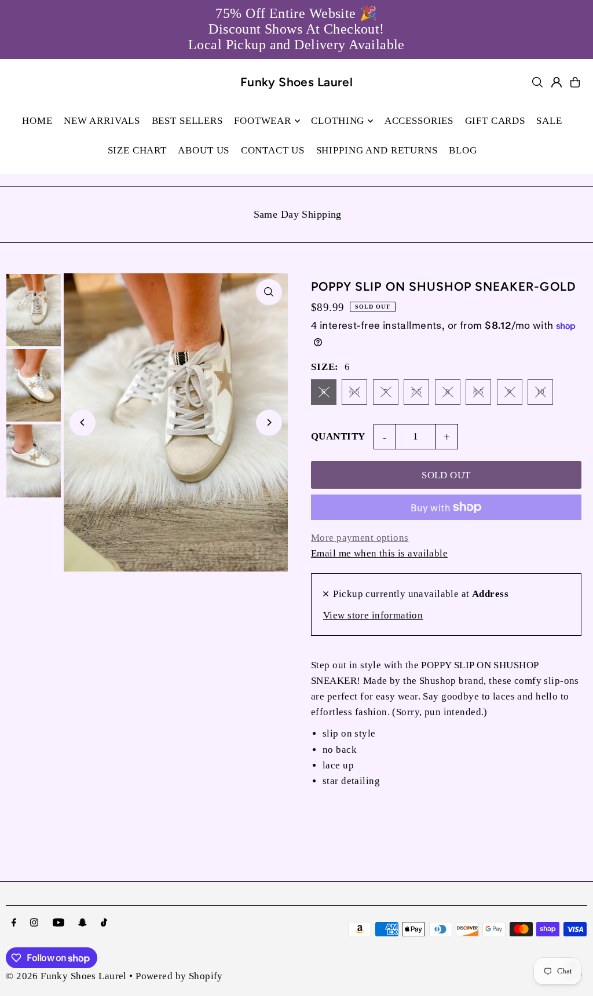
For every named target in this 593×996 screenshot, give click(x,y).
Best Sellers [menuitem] (187, 120)
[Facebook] (14, 923)
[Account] (556, 82)
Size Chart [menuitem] (137, 150)
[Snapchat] (82, 923)
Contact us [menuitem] (273, 150)
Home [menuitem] (37, 120)
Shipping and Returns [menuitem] (377, 150)
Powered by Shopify (179, 976)
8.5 (478, 391)
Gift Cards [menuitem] (495, 120)
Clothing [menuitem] (337, 120)
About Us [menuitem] (203, 150)
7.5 (416, 391)
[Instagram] (34, 923)
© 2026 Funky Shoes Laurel (66, 976)
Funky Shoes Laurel (296, 82)
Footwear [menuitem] (262, 120)
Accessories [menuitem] (419, 120)
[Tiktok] (104, 923)
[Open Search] (537, 82)
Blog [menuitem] (463, 150)
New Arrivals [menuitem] (102, 120)
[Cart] (575, 82)
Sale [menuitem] (549, 120)
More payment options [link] (360, 537)
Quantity (338, 436)
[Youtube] (58, 923)
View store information (373, 615)
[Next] (269, 422)
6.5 (354, 391)
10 (540, 391)
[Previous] (82, 422)
